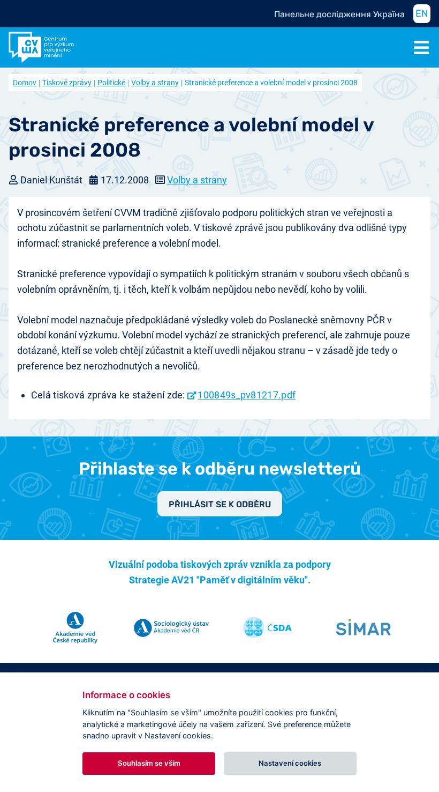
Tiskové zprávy (67, 82)
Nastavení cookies (290, 763)
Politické (111, 82)
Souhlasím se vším (149, 763)
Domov (24, 82)
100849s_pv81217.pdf (247, 395)
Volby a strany (155, 82)
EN (421, 13)
